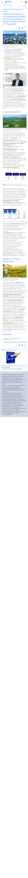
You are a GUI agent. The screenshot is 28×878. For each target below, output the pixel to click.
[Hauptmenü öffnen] (2, 2)
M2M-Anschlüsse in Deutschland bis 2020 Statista (15, 342)
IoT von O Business (17, 368)
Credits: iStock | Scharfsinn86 (8, 280)
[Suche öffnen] (22, 2)
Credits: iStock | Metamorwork (9, 47)
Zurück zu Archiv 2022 (7, 5)
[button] (19, 28)
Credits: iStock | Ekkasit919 (14, 130)
